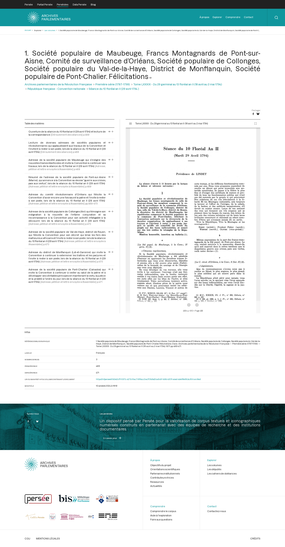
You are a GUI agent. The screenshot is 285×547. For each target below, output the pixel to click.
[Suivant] (197, 305)
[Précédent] (189, 305)
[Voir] (150, 76)
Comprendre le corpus (163, 511)
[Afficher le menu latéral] (130, 123)
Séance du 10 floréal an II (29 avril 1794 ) (114, 88)
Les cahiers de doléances (222, 473)
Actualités (156, 486)
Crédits (255, 538)
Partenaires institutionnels (165, 473)
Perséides (62, 4)
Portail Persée (45, 4)
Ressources (157, 481)
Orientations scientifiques (165, 469)
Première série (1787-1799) (112, 84)
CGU (27, 538)
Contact (248, 17)
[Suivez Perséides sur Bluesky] (37, 421)
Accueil (28, 30)
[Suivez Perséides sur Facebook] (28, 421)
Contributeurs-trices (162, 477)
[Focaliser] (112, 131)
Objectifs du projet (160, 465)
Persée (29, 4)
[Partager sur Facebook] (253, 114)
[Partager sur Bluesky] (258, 114)
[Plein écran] (255, 123)
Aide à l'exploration (161, 515)
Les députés (214, 469)
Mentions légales (48, 538)
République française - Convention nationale (56, 88)
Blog (93, 4)
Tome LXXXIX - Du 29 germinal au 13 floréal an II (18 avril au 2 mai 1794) (177, 84)
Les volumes (49, 30)
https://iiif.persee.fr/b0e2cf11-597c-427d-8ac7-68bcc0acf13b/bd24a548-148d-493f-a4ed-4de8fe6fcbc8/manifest (148, 379)
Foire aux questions (161, 519)
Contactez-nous (216, 511)
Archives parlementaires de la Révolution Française (58, 84)
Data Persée (79, 4)
